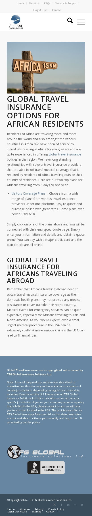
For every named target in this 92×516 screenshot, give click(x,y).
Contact (56, 10)
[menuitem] (21, 3)
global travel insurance (65, 154)
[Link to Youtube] (81, 504)
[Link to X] (55, 504)
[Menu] (79, 22)
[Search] (68, 22)
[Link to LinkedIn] (68, 504)
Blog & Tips (40, 10)
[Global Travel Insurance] (38, 22)
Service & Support (66, 3)
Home (20, 3)
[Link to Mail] (75, 504)
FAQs (47, 3)
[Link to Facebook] (61, 504)
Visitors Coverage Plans (29, 193)
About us (34, 3)
